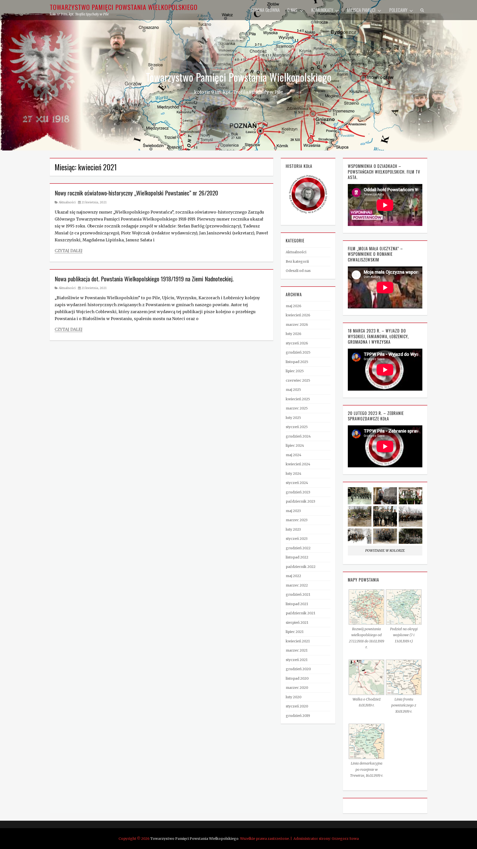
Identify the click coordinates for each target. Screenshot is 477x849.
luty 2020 (293, 697)
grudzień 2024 (298, 436)
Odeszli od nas (298, 270)
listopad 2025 (297, 362)
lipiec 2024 (295, 445)
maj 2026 (293, 306)
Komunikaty (322, 10)
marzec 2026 (297, 324)
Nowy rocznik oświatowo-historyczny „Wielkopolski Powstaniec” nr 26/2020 (136, 192)
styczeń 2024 (297, 482)
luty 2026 (293, 334)
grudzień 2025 (298, 352)
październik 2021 (300, 613)
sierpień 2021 (297, 622)
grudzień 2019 (298, 715)
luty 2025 (293, 417)
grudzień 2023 (298, 492)
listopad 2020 (297, 678)
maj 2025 (293, 389)
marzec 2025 (297, 408)
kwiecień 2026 (298, 315)
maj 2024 (293, 455)
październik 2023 (300, 501)
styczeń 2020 (297, 706)
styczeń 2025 (297, 427)
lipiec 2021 (295, 631)
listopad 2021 (297, 604)
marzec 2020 (297, 687)
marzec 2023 (297, 520)
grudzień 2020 (298, 669)
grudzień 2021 (298, 594)
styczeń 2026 (297, 343)
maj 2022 (293, 576)
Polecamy (398, 10)
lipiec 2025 (295, 371)
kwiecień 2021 (298, 641)
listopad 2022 (297, 557)
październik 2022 (301, 566)
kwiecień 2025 (298, 399)
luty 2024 (293, 473)
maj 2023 (293, 511)
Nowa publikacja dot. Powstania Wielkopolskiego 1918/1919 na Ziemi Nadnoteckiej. (144, 278)
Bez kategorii (297, 261)
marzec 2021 (297, 650)
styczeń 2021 (297, 660)
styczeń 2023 (297, 538)
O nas (292, 10)
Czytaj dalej (68, 250)
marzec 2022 (297, 585)
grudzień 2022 (298, 548)
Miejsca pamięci (361, 10)
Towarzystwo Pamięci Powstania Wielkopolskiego (124, 7)
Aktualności (67, 202)
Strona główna (265, 10)
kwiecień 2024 (298, 464)
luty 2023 (293, 529)
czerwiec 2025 (298, 380)
